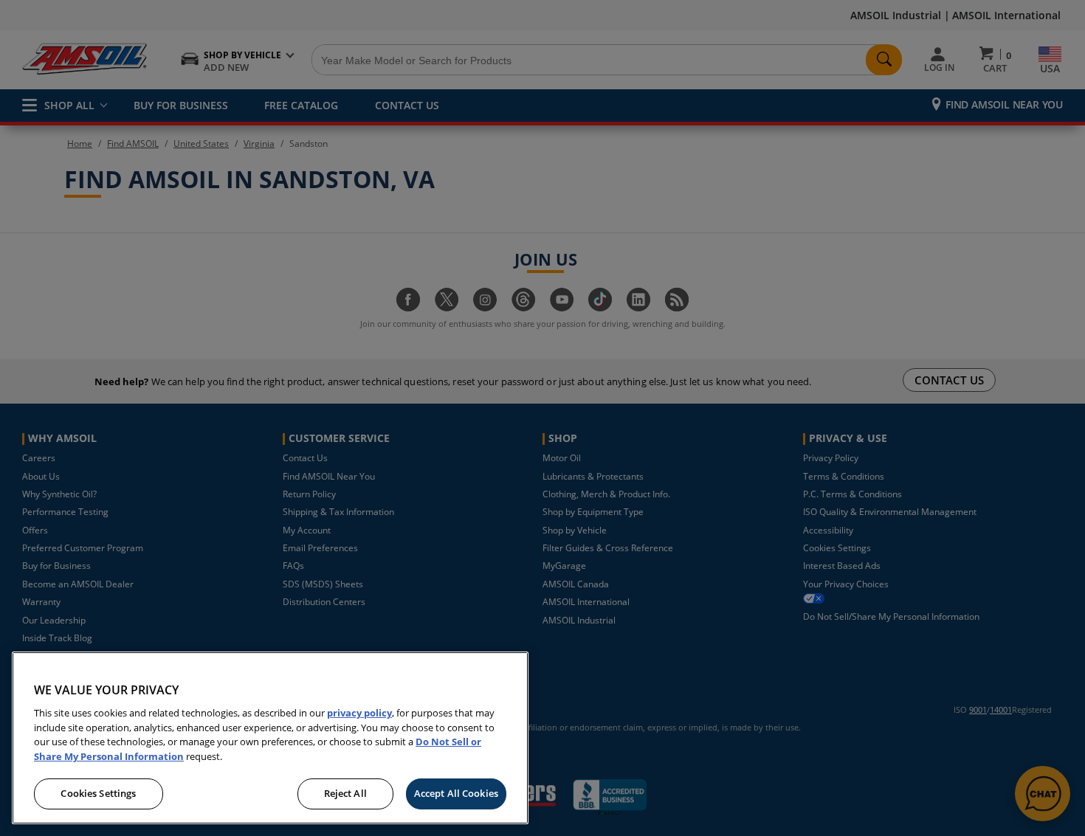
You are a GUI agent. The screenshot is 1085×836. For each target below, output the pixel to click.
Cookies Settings (98, 793)
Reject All (345, 793)
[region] (270, 738)
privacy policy (359, 712)
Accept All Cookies (456, 793)
